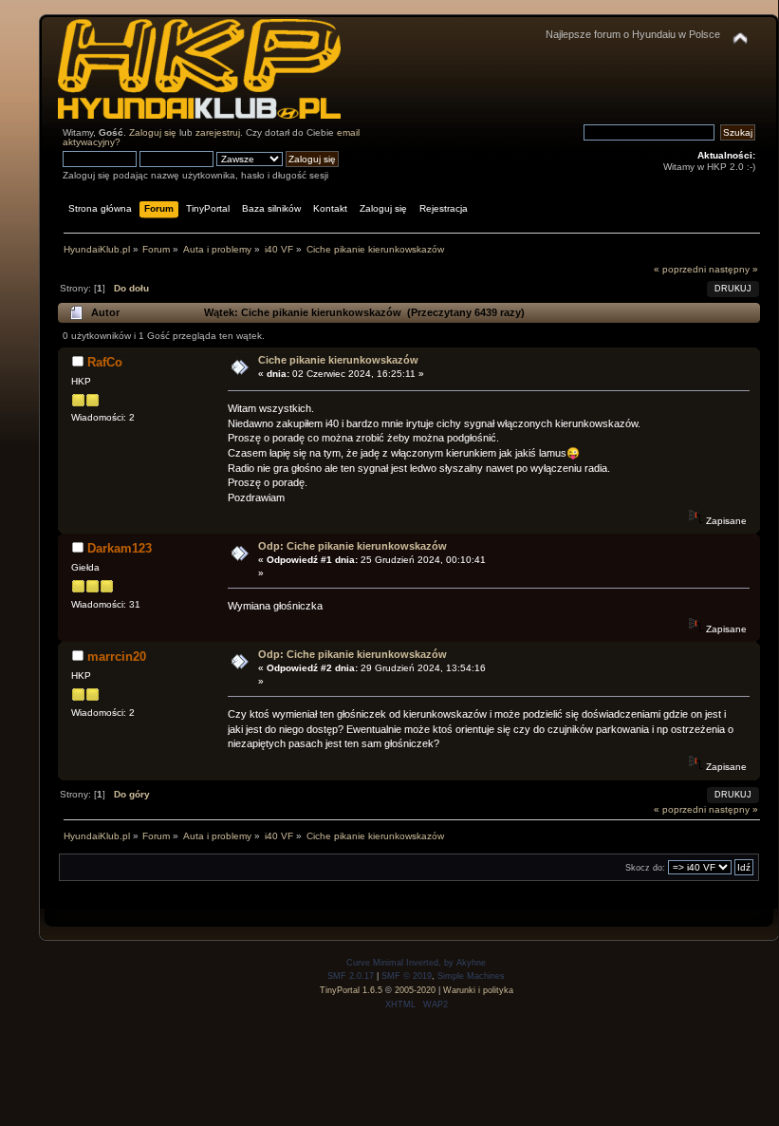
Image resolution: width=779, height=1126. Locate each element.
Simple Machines (471, 976)
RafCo (104, 362)
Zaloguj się (152, 132)
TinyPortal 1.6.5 (351, 990)
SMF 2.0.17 (350, 976)
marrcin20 (116, 656)
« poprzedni (680, 269)
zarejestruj (217, 132)
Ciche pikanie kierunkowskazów (338, 360)
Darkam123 (119, 548)
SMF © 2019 (406, 976)
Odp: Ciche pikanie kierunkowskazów (352, 546)
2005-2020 (415, 990)
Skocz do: (645, 868)
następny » (733, 269)
